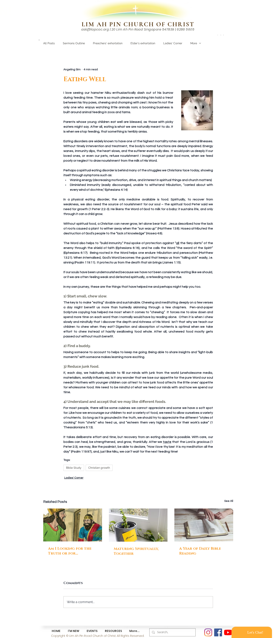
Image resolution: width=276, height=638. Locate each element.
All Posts (49, 43)
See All (228, 501)
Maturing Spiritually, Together (136, 551)
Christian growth (99, 467)
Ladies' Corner (172, 43)
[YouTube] (228, 632)
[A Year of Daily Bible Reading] (203, 525)
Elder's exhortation (143, 43)
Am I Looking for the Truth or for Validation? (69, 551)
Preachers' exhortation (107, 43)
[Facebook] (218, 632)
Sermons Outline (74, 43)
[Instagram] (208, 632)
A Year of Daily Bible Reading (200, 551)
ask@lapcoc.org (95, 29)
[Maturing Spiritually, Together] (138, 525)
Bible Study (73, 467)
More (193, 43)
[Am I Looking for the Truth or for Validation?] (72, 525)
